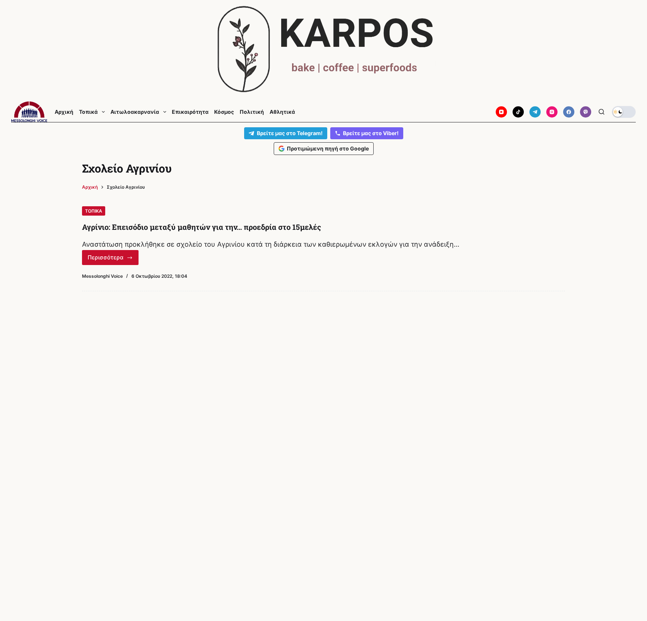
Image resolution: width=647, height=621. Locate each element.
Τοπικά (88, 112)
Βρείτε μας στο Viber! (371, 133)
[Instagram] (552, 112)
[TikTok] (518, 112)
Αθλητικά (282, 112)
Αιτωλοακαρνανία (134, 112)
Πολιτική (252, 112)
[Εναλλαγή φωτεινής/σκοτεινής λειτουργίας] (624, 112)
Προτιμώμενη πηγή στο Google (328, 148)
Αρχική (64, 112)
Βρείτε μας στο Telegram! (290, 133)
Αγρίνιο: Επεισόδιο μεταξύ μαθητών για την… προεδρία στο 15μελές (201, 227)
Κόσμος (224, 112)
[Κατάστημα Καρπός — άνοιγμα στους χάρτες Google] (323, 49)
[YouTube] (501, 112)
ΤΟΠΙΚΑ (93, 211)
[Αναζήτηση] (601, 112)
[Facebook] (568, 112)
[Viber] (585, 112)
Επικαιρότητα (190, 112)
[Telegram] (535, 112)
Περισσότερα (112, 259)
